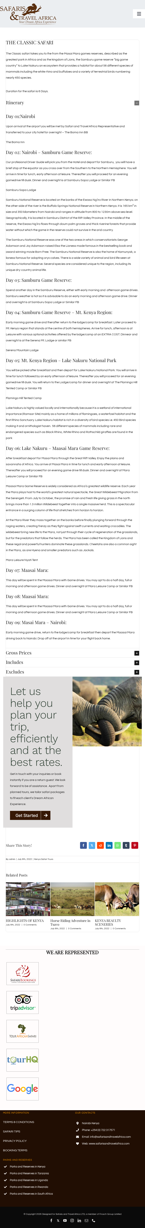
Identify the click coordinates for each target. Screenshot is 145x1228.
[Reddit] (100, 845)
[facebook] (51, 1220)
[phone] (93, 1220)
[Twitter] (92, 845)
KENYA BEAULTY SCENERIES (63, 922)
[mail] (86, 1220)
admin (12, 859)
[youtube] (65, 1220)
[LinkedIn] (109, 845)
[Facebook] (83, 845)
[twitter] (58, 1220)
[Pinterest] (134, 845)
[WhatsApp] (117, 845)
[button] (72, 102)
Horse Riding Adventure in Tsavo (26, 922)
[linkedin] (79, 1220)
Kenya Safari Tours (43, 859)
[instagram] (72, 1220)
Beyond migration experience (108, 922)
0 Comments (30, 928)
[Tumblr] (126, 845)
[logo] (28, 4)
